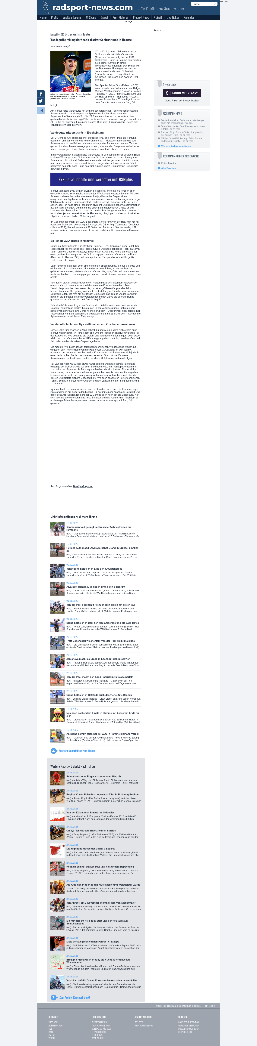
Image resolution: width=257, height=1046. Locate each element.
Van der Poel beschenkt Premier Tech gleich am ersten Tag (101, 608)
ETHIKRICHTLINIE (185, 1031)
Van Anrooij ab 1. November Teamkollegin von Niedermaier (103, 905)
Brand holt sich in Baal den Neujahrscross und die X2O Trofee (102, 625)
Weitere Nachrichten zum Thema (77, 751)
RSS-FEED (139, 1022)
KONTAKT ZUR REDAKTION (188, 1022)
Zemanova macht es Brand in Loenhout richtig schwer (102, 661)
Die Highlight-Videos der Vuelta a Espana (102, 851)
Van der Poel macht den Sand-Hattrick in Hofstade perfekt (101, 679)
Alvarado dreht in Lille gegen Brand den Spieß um (103, 589)
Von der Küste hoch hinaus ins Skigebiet (101, 815)
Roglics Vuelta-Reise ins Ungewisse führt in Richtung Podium (103, 797)
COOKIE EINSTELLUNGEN (166, 1005)
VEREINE (52, 1038)
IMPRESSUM (210, 1005)
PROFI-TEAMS (97, 1035)
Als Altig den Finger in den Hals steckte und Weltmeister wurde (103, 887)
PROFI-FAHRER (97, 1038)
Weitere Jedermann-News (176, 146)
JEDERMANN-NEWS (56, 1025)
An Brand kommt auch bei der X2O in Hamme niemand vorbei (102, 736)
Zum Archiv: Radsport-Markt (74, 997)
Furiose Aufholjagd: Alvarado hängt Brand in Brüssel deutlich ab (102, 552)
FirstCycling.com (83, 486)
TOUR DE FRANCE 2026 (101, 1025)
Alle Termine (168, 168)
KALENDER (53, 1035)
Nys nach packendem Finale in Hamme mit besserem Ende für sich (103, 717)
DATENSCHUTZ (185, 1005)
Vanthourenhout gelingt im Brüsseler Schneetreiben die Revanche (103, 531)
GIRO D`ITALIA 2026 (99, 1022)
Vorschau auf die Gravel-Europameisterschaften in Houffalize (103, 983)
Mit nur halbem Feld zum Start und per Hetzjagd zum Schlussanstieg (102, 925)
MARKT (51, 1031)
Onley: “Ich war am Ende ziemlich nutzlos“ (102, 833)
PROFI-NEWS (54, 1022)
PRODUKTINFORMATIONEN (188, 1028)
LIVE (50, 1028)
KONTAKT (197, 1005)
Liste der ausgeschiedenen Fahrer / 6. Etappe (103, 944)
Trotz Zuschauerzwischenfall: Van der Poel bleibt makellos (102, 643)
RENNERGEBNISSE (99, 1031)
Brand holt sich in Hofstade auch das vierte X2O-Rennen (103, 697)
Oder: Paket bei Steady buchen (182, 100)
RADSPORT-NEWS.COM (144, 1025)
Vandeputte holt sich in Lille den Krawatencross (101, 571)
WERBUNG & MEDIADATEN (188, 1025)
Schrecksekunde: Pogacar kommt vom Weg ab (102, 779)
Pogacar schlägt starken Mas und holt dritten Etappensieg (102, 869)
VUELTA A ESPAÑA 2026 (101, 1028)
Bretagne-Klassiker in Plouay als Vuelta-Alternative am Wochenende (103, 964)
